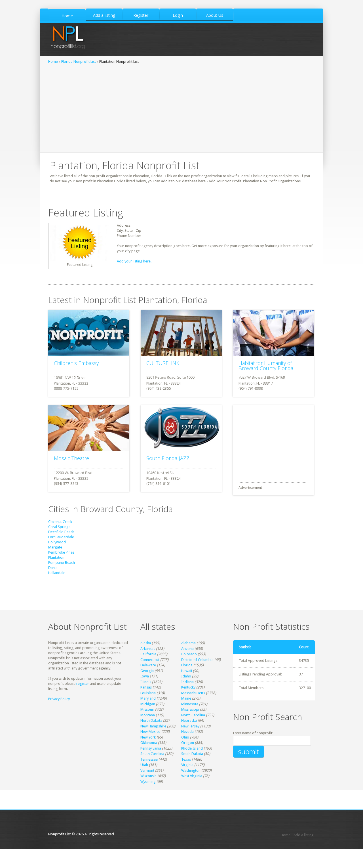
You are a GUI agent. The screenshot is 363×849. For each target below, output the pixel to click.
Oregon (187, 742)
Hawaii (186, 671)
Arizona (187, 648)
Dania (53, 568)
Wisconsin (148, 776)
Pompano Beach (61, 562)
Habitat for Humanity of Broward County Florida (266, 366)
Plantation (56, 557)
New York (148, 737)
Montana (147, 715)
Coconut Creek (60, 522)
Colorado (189, 654)
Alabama (188, 643)
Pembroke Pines (61, 552)
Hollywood (57, 542)
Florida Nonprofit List (78, 61)
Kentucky (188, 687)
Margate (55, 547)
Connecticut (149, 660)
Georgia (147, 671)
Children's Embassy (76, 363)
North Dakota (151, 720)
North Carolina (193, 715)
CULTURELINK (162, 363)
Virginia (187, 765)
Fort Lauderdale (61, 537)
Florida (187, 665)
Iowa (144, 676)
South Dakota (192, 754)
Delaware (148, 665)
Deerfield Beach (61, 532)
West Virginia (191, 776)
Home (53, 61)
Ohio (185, 737)
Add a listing (304, 835)
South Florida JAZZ (167, 458)
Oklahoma (148, 742)
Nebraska (189, 720)
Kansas (146, 687)
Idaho (186, 676)
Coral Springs (59, 527)
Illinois (145, 682)
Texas (186, 759)
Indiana (187, 682)
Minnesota (189, 704)
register (82, 683)
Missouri (147, 709)
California (148, 654)
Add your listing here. (134, 261)
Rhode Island (192, 748)
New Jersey (190, 726)
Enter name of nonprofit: (253, 733)
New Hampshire (153, 726)
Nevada (187, 731)
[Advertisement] (181, 107)
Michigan (147, 704)
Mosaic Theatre (71, 458)
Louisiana (148, 693)
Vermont (147, 770)
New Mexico (150, 731)
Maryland (148, 698)
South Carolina (152, 754)
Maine (186, 698)
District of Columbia (197, 660)
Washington (191, 770)
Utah (144, 765)
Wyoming (148, 781)
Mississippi (190, 709)
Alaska (145, 643)
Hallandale (56, 573)
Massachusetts (193, 693)
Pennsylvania (150, 748)
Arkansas (147, 648)
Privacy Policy (59, 699)
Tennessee (149, 759)
